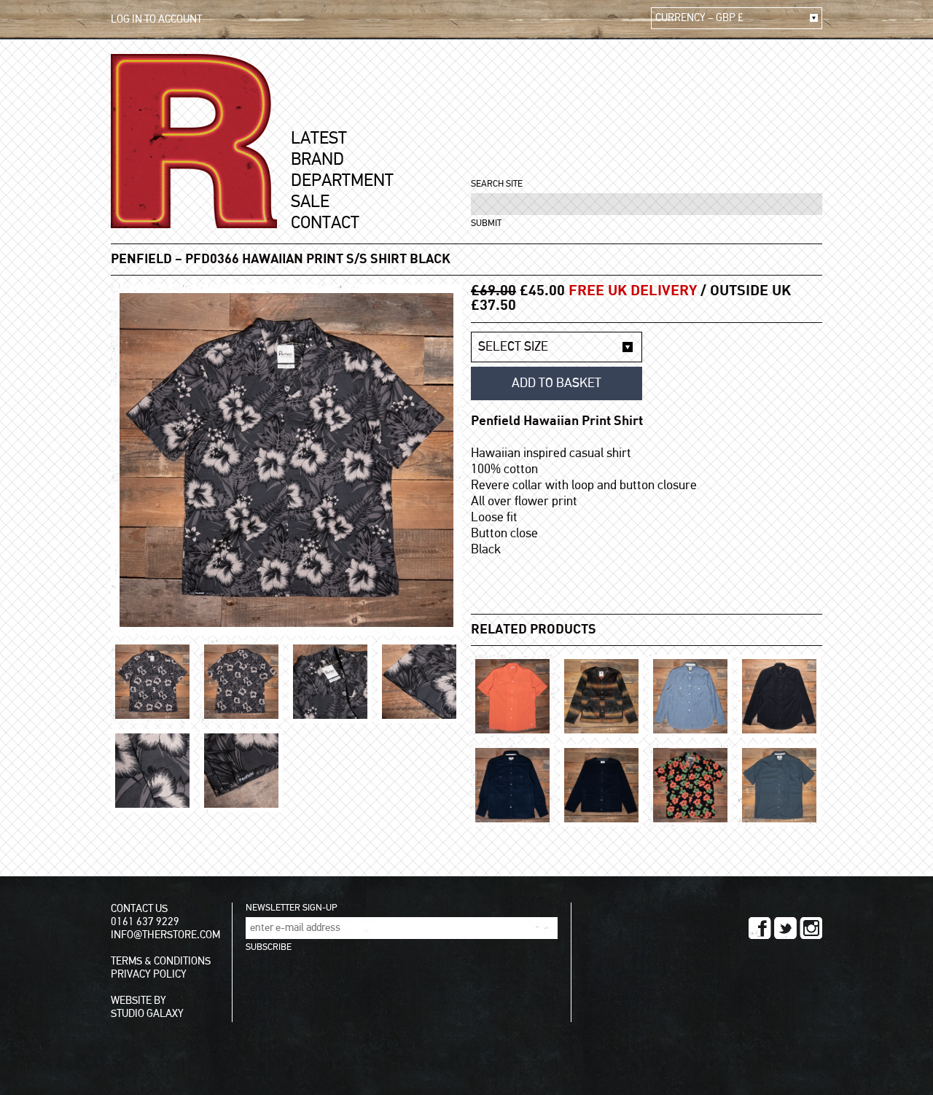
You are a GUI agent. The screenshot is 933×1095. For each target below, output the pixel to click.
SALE (310, 202)
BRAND (317, 159)
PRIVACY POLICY (149, 974)
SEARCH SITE (497, 184)
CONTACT (325, 223)
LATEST (319, 138)
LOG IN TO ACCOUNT (156, 19)
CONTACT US (139, 908)
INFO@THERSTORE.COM (165, 935)
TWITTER (785, 928)
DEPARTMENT (342, 181)
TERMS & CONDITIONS (161, 961)
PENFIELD (141, 259)
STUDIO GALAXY (147, 1013)
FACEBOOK (760, 928)
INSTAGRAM (811, 928)
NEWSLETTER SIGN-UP (291, 908)
